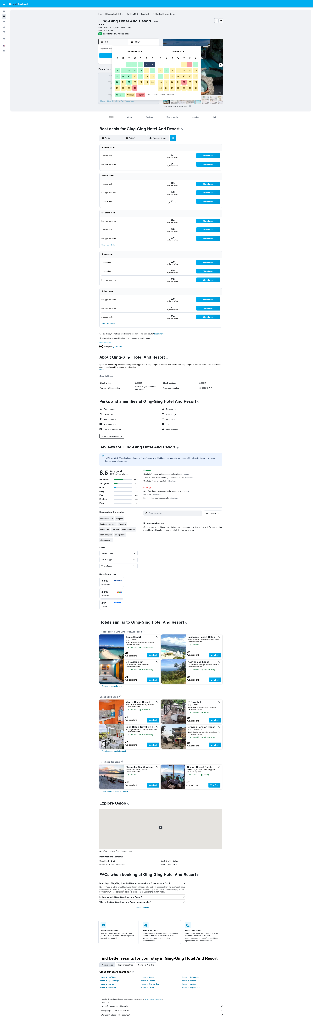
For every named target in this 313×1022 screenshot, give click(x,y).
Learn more (159, 334)
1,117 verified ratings (121, 33)
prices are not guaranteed (153, 999)
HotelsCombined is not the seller (115, 1006)
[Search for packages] (4, 26)
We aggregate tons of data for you (115, 1010)
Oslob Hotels (145, 14)
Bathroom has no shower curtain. (160, 498)
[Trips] (4, 38)
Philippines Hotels (111, 14)
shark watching (106, 540)
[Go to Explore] (4, 31)
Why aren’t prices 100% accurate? (115, 1014)
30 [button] (135, 88)
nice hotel (115, 529)
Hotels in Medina (189, 980)
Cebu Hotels (129, 14)
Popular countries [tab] (125, 965)
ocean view (104, 529)
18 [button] (146, 76)
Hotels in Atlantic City (150, 984)
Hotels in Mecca (147, 977)
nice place (122, 524)
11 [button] (146, 70)
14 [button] (123, 76)
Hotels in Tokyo (147, 987)
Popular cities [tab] (107, 965)
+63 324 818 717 (105, 30)
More (101, 369)
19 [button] (152, 76)
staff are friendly (106, 518)
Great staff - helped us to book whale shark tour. (166, 474)
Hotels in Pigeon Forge (109, 980)
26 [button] (152, 82)
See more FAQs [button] (142, 907)
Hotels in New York (108, 984)
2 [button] (134, 64)
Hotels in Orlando (148, 980)
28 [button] (123, 88)
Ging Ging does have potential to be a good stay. (166, 491)
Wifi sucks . (152, 494)
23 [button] (135, 82)
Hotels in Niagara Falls (191, 987)
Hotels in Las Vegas (108, 977)
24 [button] (141, 82)
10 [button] (141, 70)
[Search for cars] (4, 21)
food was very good (108, 524)
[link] (111, 686)
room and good (106, 534)
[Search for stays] (4, 16)
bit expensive (120, 534)
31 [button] (196, 88)
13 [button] (117, 76)
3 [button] (140, 64)
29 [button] (129, 88)
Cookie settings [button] (105, 342)
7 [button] (123, 70)
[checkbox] (111, 582)
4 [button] (146, 64)
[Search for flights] (4, 11)
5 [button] (152, 64)
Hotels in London (189, 984)
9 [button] (134, 70)
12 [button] (152, 70)
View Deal (153, 655)
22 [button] (129, 82)
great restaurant (128, 529)
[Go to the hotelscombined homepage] (18, 4)
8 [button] (129, 70)
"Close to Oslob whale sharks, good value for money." (168, 477)
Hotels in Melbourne (190, 977)
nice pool (119, 518)
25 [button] (146, 82)
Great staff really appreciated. (159, 481)
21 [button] (123, 82)
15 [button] (129, 76)
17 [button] (141, 76)
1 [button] (129, 64)
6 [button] (117, 70)
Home (100, 14)
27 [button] (117, 88)
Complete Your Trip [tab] (146, 965)
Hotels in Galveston (108, 987)
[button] (4, 3)
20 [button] (117, 82)
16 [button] (135, 76)
